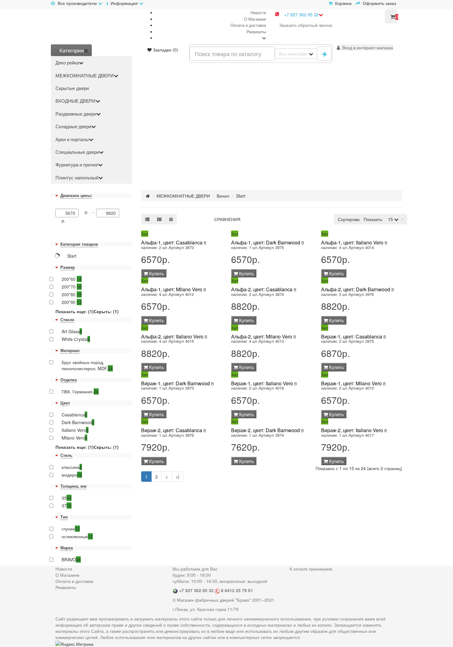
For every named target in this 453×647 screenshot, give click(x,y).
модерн (72, 475)
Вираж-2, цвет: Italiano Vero (352, 430)
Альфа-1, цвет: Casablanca (171, 242)
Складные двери (73, 126)
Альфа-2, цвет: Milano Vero (261, 336)
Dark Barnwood (78, 422)
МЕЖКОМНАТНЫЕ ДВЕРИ (84, 75)
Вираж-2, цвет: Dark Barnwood (265, 430)
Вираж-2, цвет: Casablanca (171, 430)
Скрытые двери (72, 88)
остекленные (77, 536)
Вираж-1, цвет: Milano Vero (351, 383)
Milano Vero (74, 438)
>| (177, 476)
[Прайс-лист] (171, 219)
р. (63, 220)
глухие (71, 529)
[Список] (147, 219)
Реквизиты (256, 32)
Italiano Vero (75, 430)
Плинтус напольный (76, 177)
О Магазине (255, 19)
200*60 (72, 279)
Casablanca (74, 415)
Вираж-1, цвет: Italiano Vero (262, 383)
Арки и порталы (72, 139)
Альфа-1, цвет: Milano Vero (171, 289)
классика (72, 467)
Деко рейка (67, 62)
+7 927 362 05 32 (301, 14)
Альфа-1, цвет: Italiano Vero (352, 242)
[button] (365, 47)
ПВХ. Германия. (80, 391)
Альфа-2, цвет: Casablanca (261, 289)
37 (66, 505)
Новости (258, 12)
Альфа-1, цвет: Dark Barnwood (265, 242)
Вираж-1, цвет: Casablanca (351, 336)
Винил (223, 196)
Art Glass (72, 331)
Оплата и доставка (248, 25)
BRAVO (71, 559)
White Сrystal (76, 339)
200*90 (72, 302)
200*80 (72, 294)
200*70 (72, 287)
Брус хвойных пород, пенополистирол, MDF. (87, 365)
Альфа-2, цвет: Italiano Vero (172, 336)
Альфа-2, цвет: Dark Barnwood (355, 289)
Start (240, 196)
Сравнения (227, 219)
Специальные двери (77, 152)
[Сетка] (159, 219)
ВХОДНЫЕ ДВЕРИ (75, 100)
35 (66, 498)
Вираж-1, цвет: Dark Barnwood (175, 383)
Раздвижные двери (75, 113)
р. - (90, 212)
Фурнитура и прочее (76, 164)
